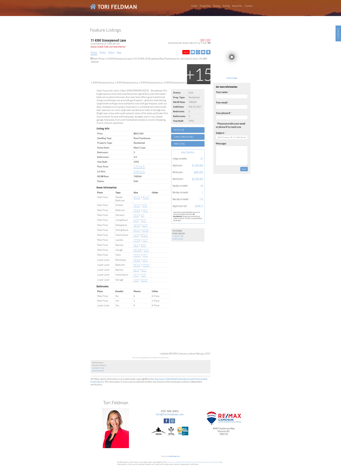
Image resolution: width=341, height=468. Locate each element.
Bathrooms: (103, 286)
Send (244, 169)
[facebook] (167, 421)
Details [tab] (94, 52)
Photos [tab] (102, 52)
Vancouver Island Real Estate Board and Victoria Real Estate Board (192, 462)
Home (194, 5)
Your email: (222, 102)
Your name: (222, 92)
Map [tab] (119, 52)
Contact (248, 5)
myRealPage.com (174, 456)
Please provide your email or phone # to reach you (230, 125)
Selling (226, 5)
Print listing (179, 143)
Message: (221, 143)
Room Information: (107, 187)
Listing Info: (103, 128)
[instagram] (173, 421)
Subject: (220, 132)
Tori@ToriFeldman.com (170, 414)
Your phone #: (223, 113)
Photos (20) (179, 129)
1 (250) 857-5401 (178, 236)
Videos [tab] (111, 52)
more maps (231, 77)
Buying (216, 5)
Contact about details (184, 136)
